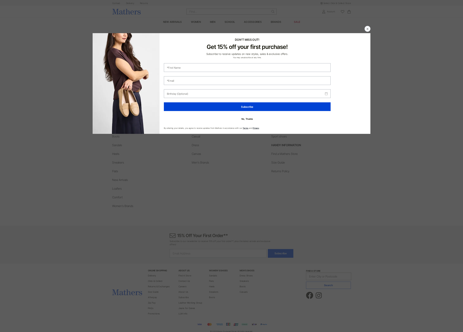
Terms (245, 128)
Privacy (256, 128)
